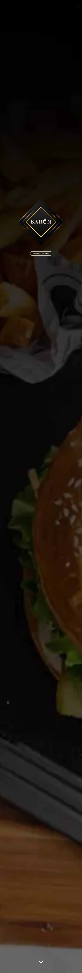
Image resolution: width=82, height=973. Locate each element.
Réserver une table (41, 253)
